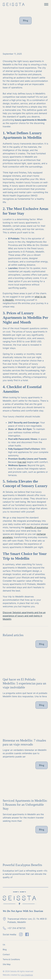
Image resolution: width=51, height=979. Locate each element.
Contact (6, 954)
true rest (21, 462)
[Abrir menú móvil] (46, 4)
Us (4, 944)
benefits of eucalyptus (36, 527)
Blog (5, 949)
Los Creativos (27, 975)
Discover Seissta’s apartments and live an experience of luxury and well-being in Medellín (24, 615)
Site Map (7, 964)
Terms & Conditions (11, 959)
